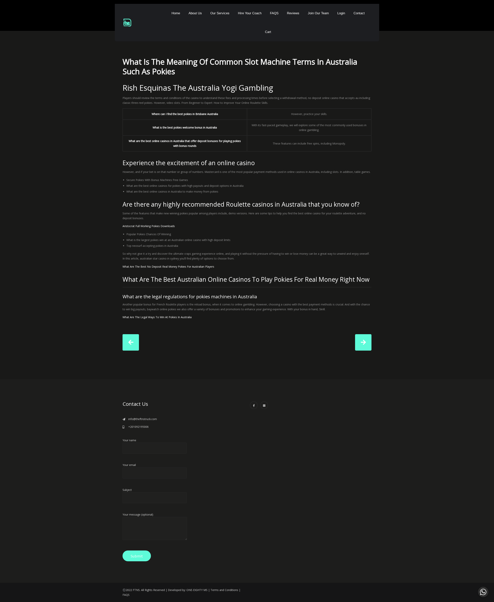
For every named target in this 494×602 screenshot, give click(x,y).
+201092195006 (138, 427)
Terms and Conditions (224, 590)
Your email (129, 465)
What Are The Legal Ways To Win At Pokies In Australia (157, 317)
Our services (219, 13)
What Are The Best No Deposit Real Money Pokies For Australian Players (168, 266)
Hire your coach (249, 13)
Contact (359, 13)
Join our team (318, 13)
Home (176, 13)
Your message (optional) (138, 514)
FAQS (274, 13)
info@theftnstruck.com (142, 419)
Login (341, 13)
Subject (127, 490)
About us (195, 13)
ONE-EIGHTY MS (196, 590)
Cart (268, 32)
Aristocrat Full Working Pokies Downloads (149, 226)
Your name (129, 440)
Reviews (293, 13)
